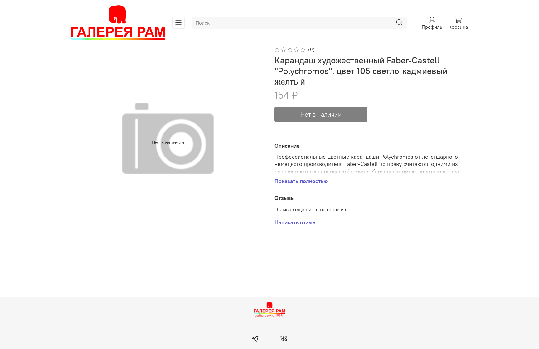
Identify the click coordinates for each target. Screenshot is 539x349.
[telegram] (255, 339)
